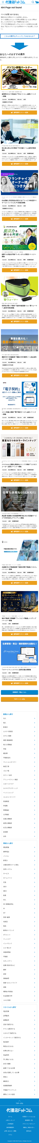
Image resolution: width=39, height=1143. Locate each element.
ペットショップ (8, 792)
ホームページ (7, 878)
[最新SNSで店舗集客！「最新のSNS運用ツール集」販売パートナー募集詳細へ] (19, 340)
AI (4, 908)
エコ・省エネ (7, 948)
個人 (4, 722)
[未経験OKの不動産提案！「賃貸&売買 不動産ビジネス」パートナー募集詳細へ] (19, 550)
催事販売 (6, 1020)
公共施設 (6, 814)
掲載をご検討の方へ (29, 1127)
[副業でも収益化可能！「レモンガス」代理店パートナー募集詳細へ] (19, 237)
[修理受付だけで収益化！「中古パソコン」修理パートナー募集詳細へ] (19, 77)
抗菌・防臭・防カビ (9, 965)
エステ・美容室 (8, 731)
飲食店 (5, 727)
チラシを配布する (9, 1029)
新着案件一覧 (29, 1120)
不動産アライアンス (9, 1090)
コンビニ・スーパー (9, 797)
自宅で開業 (7, 1064)
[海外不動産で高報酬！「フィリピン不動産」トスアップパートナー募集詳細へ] (19, 601)
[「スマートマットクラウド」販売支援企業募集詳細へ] (19, 652)
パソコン (6, 856)
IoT (4, 913)
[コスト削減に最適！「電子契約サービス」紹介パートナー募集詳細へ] (19, 394)
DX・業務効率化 (8, 904)
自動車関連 (7, 952)
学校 (4, 749)
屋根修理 (6, 978)
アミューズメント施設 (10, 779)
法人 (4, 718)
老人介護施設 (7, 744)
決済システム (7, 869)
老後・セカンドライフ (10, 983)
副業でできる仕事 (9, 1068)
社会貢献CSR (7, 996)
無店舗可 (6, 1042)
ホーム (10, 1116)
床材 (4, 974)
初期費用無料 (7, 1085)
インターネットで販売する (12, 1037)
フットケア (7, 939)
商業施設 (6, 810)
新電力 (5, 860)
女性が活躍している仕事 (11, 1072)
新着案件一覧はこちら (19, 692)
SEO (4, 886)
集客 (4, 895)
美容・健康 (6, 917)
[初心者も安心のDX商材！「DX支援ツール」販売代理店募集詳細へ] (19, 131)
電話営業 (6, 1011)
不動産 (5, 956)
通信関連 (6, 847)
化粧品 (5, 921)
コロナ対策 (7, 1000)
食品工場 (6, 766)
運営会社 (28, 1131)
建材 (4, 969)
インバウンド (7, 943)
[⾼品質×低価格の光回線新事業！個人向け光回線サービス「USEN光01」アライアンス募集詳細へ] (19, 499)
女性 (4, 836)
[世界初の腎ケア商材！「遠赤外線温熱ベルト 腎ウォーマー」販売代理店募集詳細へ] (19, 289)
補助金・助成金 (8, 991)
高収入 (5, 1077)
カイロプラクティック (10, 788)
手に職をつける (8, 1059)
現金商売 (6, 1055)
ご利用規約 (10, 1124)
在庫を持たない (8, 1050)
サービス (6, 873)
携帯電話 (6, 851)
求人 (4, 900)
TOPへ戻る (19, 1103)
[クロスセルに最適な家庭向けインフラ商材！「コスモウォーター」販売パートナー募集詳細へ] (19, 446)
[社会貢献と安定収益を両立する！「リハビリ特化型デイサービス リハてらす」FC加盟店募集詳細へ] (19, 182)
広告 (4, 882)
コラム (10, 1134)
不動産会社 (7, 757)
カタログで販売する (9, 1033)
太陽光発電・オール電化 (11, 865)
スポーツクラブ (8, 784)
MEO (5, 891)
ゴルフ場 (6, 771)
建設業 (5, 753)
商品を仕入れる (8, 1046)
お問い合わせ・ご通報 (10, 1131)
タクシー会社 (7, 775)
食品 (4, 926)
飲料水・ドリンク (8, 930)
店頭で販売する (8, 1024)
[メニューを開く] (3, 2)
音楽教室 (6, 801)
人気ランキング (10, 1120)
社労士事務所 (7, 827)
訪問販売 (6, 1015)
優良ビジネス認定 (9, 1094)
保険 (4, 987)
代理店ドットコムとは (28, 1116)
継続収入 (6, 1081)
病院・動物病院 (8, 740)
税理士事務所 (7, 823)
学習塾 (5, 806)
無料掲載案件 (10, 1127)
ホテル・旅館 (7, 736)
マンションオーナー (9, 762)
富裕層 (5, 832)
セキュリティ (7, 961)
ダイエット (7, 934)
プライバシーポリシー (28, 1124)
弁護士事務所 (7, 819)
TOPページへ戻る (19, 699)
